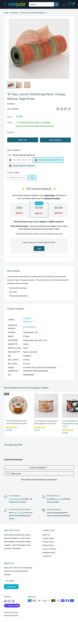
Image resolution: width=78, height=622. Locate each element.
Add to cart (22, 140)
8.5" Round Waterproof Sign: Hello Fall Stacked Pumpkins (16, 422)
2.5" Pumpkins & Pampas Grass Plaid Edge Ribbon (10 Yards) (45, 422)
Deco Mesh (14, 13)
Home (6, 13)
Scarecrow (27, 321)
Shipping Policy (49, 552)
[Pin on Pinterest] (61, 108)
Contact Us (47, 556)
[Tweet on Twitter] (65, 108)
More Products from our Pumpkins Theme (26, 387)
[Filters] (6, 473)
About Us (46, 535)
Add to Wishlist (55, 140)
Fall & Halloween (29, 327)
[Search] (56, 4)
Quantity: (11, 132)
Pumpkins (27, 318)
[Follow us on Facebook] (5, 601)
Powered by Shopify (11, 615)
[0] (72, 4)
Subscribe (11, 587)
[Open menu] (5, 4)
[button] (11, 427)
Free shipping (14, 499)
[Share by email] (69, 108)
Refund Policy (48, 545)
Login (39, 248)
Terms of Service (49, 549)
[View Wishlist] (68, 4)
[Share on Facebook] (57, 108)
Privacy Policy (48, 542)
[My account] (64, 4)
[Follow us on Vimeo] (13, 601)
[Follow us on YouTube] (9, 601)
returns (58, 499)
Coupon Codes (48, 538)
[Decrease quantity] (18, 132)
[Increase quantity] (29, 132)
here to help (19, 512)
